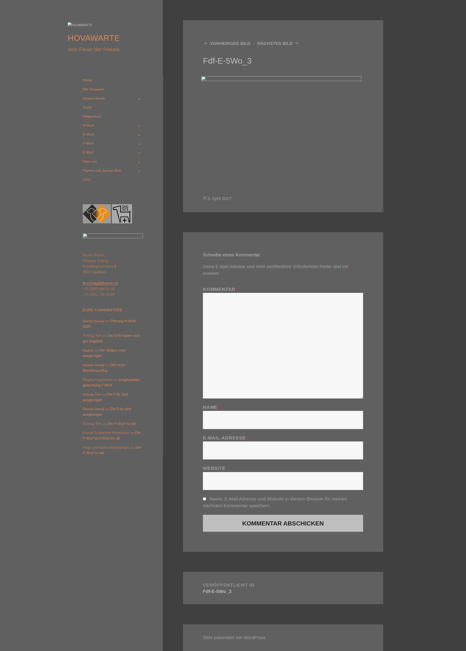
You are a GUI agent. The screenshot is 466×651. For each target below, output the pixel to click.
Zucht (87, 107)
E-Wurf (88, 152)
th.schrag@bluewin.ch (100, 283)
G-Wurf (88, 134)
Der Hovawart (93, 89)
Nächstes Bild (275, 43)
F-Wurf (88, 143)
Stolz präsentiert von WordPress (234, 637)
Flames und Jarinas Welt (102, 170)
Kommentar (221, 289)
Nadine (88, 350)
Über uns (90, 161)
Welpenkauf (92, 116)
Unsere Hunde (94, 98)
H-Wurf (88, 125)
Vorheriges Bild (230, 43)
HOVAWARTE (94, 37)
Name (212, 407)
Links (87, 179)
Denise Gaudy (94, 321)
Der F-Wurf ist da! (122, 424)
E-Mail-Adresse (226, 437)
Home (87, 80)
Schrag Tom (92, 394)
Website (214, 468)
